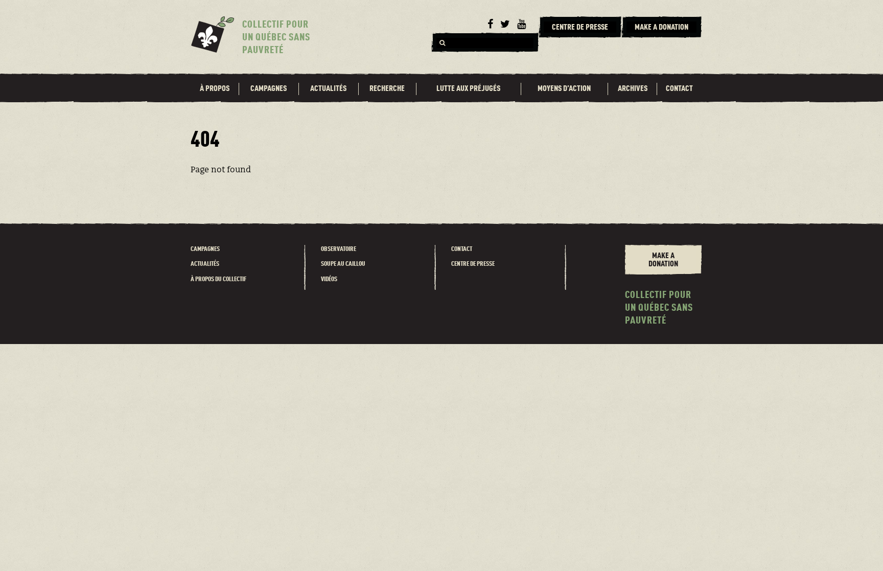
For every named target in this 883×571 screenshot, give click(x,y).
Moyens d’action (564, 89)
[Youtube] (521, 24)
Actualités (328, 89)
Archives (632, 89)
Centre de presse (473, 264)
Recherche (387, 89)
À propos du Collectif (218, 279)
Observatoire (338, 249)
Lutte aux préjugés (468, 89)
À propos (214, 89)
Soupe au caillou (343, 264)
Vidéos (329, 279)
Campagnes (268, 89)
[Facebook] (490, 24)
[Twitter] (505, 24)
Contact (679, 89)
